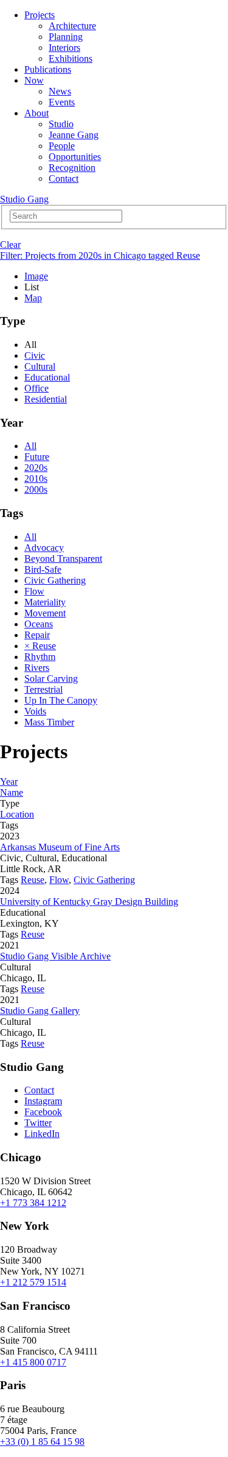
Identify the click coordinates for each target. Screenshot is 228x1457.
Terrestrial (43, 689)
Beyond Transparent (63, 558)
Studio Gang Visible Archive (55, 956)
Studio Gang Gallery (40, 1010)
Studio (61, 124)
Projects (39, 15)
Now (34, 80)
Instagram (43, 1101)
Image (36, 276)
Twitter (38, 1123)
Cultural (39, 366)
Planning (66, 37)
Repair (37, 635)
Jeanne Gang (73, 135)
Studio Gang (24, 199)
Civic (34, 355)
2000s (35, 489)
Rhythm (39, 657)
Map (33, 298)
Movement (45, 613)
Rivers (36, 667)
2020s (35, 467)
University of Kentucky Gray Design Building (89, 901)
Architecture (72, 26)
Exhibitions (70, 58)
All (30, 446)
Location (17, 814)
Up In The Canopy (60, 700)
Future (36, 457)
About (36, 113)
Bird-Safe (42, 569)
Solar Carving (51, 678)
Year (9, 781)
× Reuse (40, 646)
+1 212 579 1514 (33, 1282)
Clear (10, 244)
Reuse (32, 880)
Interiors (64, 47)
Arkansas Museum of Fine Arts (60, 847)
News (60, 91)
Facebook (43, 1112)
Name (11, 792)
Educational (47, 377)
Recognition (72, 167)
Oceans (38, 624)
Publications (47, 69)
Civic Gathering (55, 580)
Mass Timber (49, 722)
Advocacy (44, 547)
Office (36, 388)
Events (62, 102)
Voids (35, 711)
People (62, 146)
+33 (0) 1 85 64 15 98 (42, 1441)
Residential (45, 399)
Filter (100, 255)
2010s (35, 478)
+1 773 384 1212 (33, 1203)
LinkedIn (42, 1134)
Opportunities (75, 157)
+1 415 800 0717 (33, 1362)
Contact (63, 178)
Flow (34, 591)
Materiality (45, 602)
